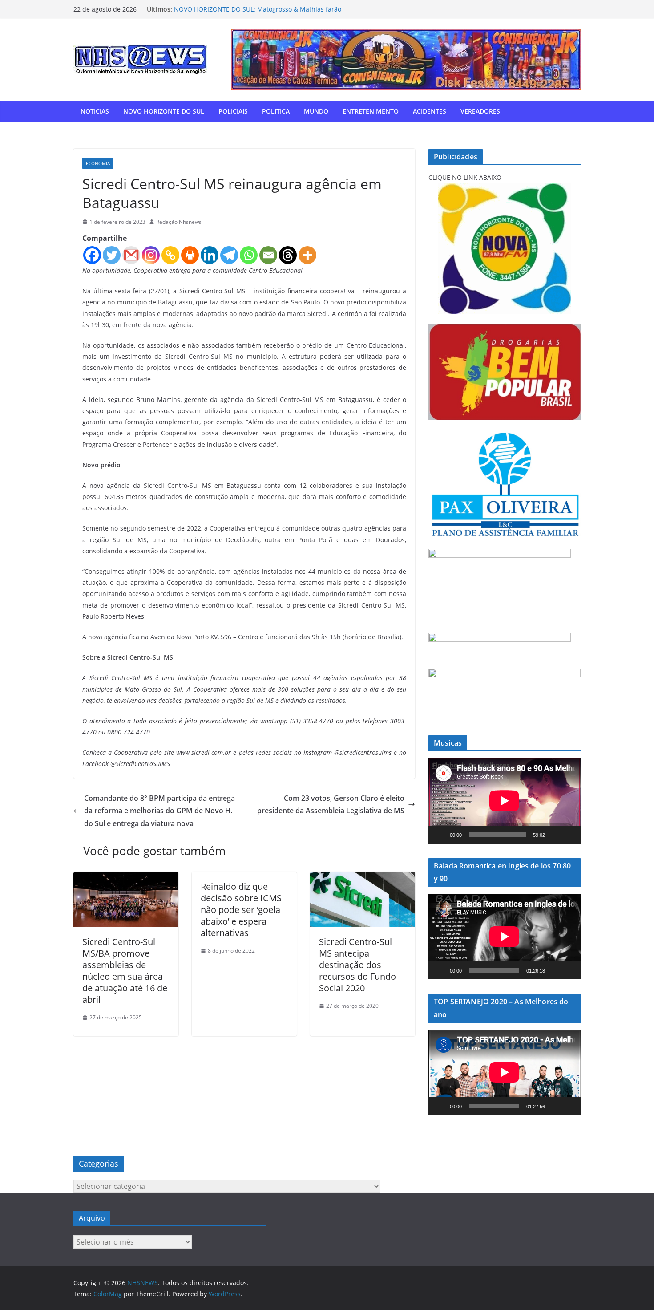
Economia (98, 163)
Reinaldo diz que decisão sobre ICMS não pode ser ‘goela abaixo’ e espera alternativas (241, 909)
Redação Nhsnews (179, 222)
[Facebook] (92, 255)
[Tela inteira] (569, 834)
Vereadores (480, 111)
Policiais (233, 111)
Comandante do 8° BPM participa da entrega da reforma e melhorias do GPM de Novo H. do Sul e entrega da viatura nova (159, 811)
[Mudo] (554, 834)
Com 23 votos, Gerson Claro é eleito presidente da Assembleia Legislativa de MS (330, 804)
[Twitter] (112, 255)
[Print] (190, 255)
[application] (504, 801)
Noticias (95, 111)
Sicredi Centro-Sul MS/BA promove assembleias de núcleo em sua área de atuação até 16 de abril (124, 971)
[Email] (268, 255)
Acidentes (429, 111)
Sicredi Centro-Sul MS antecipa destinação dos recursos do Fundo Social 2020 (357, 965)
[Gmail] (131, 255)
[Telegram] (229, 255)
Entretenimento (371, 111)
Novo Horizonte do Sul (163, 111)
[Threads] (288, 255)
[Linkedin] (209, 255)
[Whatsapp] (249, 255)
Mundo (316, 111)
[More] (307, 255)
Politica (276, 111)
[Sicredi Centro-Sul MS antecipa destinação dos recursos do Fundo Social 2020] (362, 878)
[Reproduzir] (440, 834)
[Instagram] (151, 255)
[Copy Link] (170, 255)
